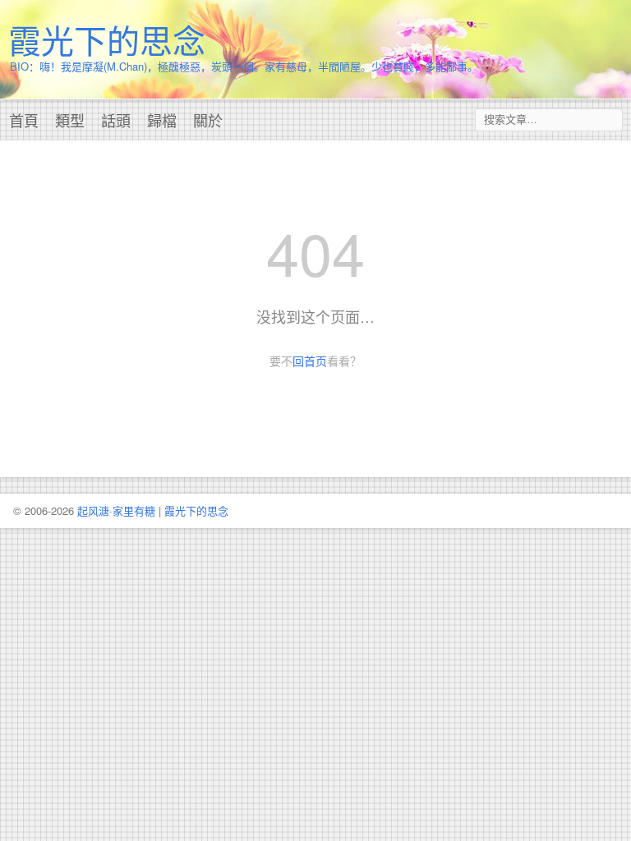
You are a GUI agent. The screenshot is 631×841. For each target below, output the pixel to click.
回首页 (309, 360)
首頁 (24, 120)
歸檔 (162, 120)
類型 (70, 120)
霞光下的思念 (106, 39)
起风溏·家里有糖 (116, 510)
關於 (208, 120)
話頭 (116, 120)
